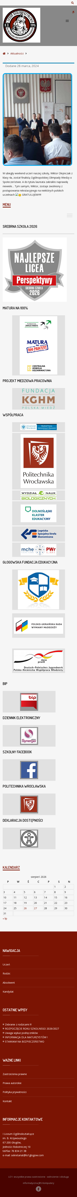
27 (35, 908)
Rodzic (6, 973)
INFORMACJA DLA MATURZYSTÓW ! (26, 1037)
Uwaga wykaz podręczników (21, 1033)
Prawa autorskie (12, 1083)
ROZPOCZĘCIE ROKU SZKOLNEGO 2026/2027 (32, 1028)
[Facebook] (38, 1189)
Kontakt (7, 1101)
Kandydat (8, 991)
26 (25, 908)
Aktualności (17, 53)
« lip (5, 918)
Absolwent (9, 982)
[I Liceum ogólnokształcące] (21, 25)
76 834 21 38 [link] (18, 1151)
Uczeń (6, 964)
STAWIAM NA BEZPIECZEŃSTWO (24, 1041)
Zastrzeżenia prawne (15, 1074)
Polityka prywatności (15, 1092)
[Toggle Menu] (70, 215)
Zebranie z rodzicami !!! (18, 1024)
